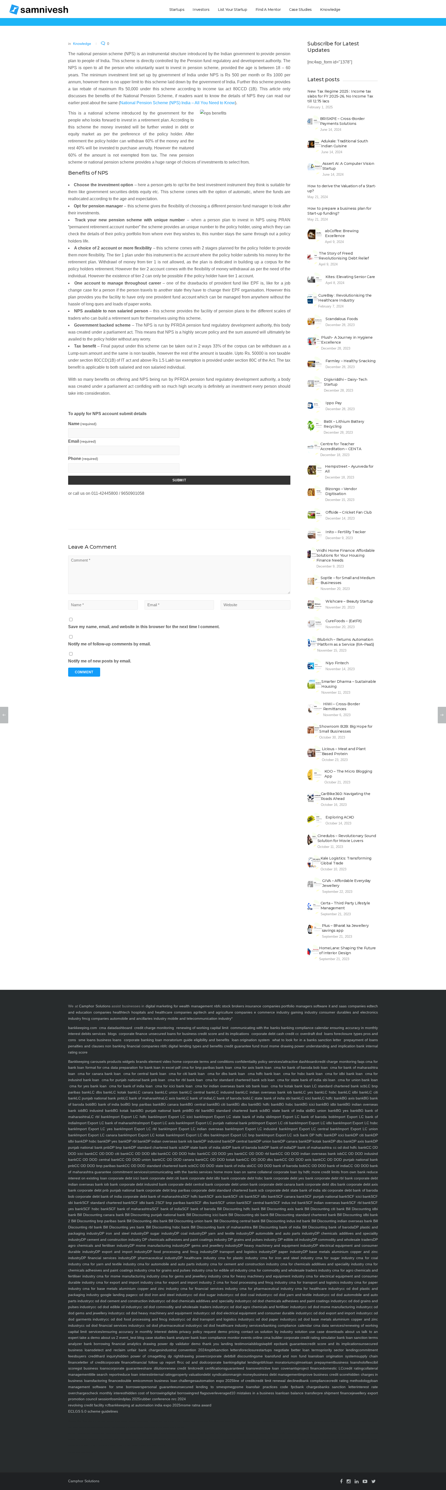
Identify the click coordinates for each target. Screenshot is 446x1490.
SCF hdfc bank (194, 1196)
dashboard (123, 1028)
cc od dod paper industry (272, 1319)
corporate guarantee (126, 1368)
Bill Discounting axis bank (281, 1209)
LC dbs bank (101, 1092)
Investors (201, 9)
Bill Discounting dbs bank (147, 1221)
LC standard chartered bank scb (339, 1086)
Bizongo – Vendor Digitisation (341, 491)
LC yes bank (312, 1092)
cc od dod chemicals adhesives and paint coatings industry (296, 1301)
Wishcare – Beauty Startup (349, 601)
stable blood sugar (206, 1433)
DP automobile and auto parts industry (282, 1233)
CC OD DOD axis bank (301, 1159)
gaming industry (304, 1012)
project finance (310, 1368)
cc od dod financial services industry (111, 1325)
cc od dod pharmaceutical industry (169, 1325)
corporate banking (138, 1040)
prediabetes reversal (156, 1446)
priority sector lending (339, 1350)
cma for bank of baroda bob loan (301, 1067)
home (217, 1172)
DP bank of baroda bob (245, 1147)
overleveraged (219, 1393)
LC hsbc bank (334, 1092)
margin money (242, 1374)
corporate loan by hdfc (291, 1172)
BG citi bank (225, 1104)
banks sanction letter (338, 1387)
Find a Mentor (268, 9)
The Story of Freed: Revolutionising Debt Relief (344, 256)
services (99, 1034)
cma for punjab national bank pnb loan (133, 1080)
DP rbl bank (136, 1141)
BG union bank (323, 1110)
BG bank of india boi (109, 1104)
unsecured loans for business (173, 1034)
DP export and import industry (121, 1252)
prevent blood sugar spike (294, 1439)
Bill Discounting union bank (190, 1221)
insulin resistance (338, 1421)
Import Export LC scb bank (286, 1135)
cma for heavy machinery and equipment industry (263, 1276)
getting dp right (168, 1356)
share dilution (154, 1368)
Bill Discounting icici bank (206, 1215)
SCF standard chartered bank (106, 1203)
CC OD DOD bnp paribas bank (99, 1166)
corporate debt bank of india (98, 1196)
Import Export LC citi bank (275, 1123)
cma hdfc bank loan (264, 1074)
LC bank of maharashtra (143, 1098)
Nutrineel (72, 1421)
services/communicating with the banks (165, 1172)
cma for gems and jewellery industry (190, 1276)
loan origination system (251, 1040)
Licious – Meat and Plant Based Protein (344, 751)
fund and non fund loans (295, 1356)
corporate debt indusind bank (142, 1184)
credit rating (353, 1368)
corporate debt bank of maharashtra (152, 1196)
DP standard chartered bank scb (157, 1147)
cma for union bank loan (357, 1080)
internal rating (163, 1374)
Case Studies (300, 9)
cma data (106, 1028)
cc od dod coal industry (249, 1295)
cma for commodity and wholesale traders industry (289, 1270)
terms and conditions (216, 1061)
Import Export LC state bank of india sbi (236, 1117)
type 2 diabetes (183, 1421)
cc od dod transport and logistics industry (216, 1319)
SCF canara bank (290, 1196)
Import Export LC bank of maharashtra (107, 1123)
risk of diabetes (118, 1427)
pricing (233, 1332)
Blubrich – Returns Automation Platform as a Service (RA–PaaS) (345, 642)
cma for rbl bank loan (185, 1080)
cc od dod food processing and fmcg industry (144, 1319)
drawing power (193, 1356)
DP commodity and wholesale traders (342, 1239)
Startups (177, 9)
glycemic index (323, 1433)
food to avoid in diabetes (236, 1433)
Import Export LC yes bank (99, 1129)
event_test (127, 1337)
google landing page (116, 1295)
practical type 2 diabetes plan (221, 1439)
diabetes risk (230, 1421)
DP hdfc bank (320, 1135)
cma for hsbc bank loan (303, 1074)
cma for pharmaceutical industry (265, 1288)
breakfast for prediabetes (87, 1439)
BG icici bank (313, 1104)
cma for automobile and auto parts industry (172, 1264)
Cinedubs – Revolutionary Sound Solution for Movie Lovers (346, 838)
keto (160, 1421)
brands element (148, 1061)
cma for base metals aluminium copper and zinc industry (130, 1288)
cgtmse (300, 1362)
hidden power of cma (136, 1356)
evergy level (242, 1421)
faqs (360, 1061)
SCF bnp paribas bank (176, 1203)
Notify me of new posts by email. (99, 661)
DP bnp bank (120, 1147)
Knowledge (330, 9)
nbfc (217, 1006)
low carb (72, 1433)
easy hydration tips (199, 1421)
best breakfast (310, 1433)
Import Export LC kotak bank (150, 1135)
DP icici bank (342, 1135)
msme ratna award (196, 1405)
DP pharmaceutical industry (154, 1258)
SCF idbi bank (264, 1196)
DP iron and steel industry (121, 1233)
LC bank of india (197, 1098)
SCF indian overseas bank (327, 1203)
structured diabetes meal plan (111, 1446)
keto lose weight (323, 1421)
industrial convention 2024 (184, 1350)
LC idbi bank (357, 1092)
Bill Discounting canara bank (100, 1215)
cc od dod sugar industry (209, 1295)
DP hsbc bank (94, 1141)
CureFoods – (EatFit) (343, 621)
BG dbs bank (245, 1104)
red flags (201, 1393)
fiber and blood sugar (340, 1439)
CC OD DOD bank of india (326, 1166)
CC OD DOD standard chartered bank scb (159, 1166)
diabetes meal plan (89, 1446)
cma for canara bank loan (99, 1074)
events (246, 1337)
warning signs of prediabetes (80, 1452)
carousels (97, 1061)
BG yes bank (347, 1110)
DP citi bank (363, 1135)
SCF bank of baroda (199, 1209)
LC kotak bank (123, 1092)
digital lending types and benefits (196, 1046)
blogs (112, 1034)
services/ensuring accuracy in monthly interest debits (132, 1332)
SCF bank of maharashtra (130, 1209)
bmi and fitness (162, 1427)
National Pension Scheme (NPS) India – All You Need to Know (177, 103)
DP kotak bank (318, 1141)
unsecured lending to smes (200, 1387)
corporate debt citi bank (168, 1178)
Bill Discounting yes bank (123, 1227)
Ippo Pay (333, 403)
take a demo (89, 1337)
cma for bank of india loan (131, 1086)
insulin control (277, 1421)
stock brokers (233, 1006)
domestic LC (332, 1368)
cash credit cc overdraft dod (299, 1034)
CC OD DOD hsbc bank (185, 1154)
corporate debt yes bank (292, 1178)
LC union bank (175, 1092)
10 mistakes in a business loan (256, 1393)
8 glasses (153, 1421)
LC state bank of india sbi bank (274, 1098)
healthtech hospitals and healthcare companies (152, 1012)
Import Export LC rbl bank (144, 1129)
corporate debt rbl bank (333, 1178)
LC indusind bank (229, 1092)
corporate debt (263, 1034)
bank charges (308, 1387)
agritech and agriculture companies (222, 1012)
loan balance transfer (299, 1393)
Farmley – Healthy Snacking (350, 361)
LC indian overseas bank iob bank (272, 1092)
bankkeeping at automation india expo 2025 (145, 1405)
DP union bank (268, 1141)
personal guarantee (159, 1387)
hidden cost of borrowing (146, 1393)
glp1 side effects (184, 1439)
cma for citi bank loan (187, 1074)
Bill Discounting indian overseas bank (341, 1221)
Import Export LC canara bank (101, 1135)
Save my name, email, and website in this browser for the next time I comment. (144, 627)
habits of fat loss (113, 1433)
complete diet (191, 1433)
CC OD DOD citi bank (111, 1154)
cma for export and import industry (124, 1282)
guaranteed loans (239, 1368)
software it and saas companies (339, 1006)
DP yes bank (116, 1141)
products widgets (120, 1061)
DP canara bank (293, 1141)
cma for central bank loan (145, 1074)
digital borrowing (180, 1393)
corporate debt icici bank (127, 1178)
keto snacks (149, 1427)
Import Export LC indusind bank (260, 1129)
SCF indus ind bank (289, 1203)
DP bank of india (277, 1147)
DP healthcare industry (197, 1258)
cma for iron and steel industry (285, 1258)
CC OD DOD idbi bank (147, 1154)
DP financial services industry (106, 1258)
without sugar (142, 1421)
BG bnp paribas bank (143, 1104)
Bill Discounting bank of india (276, 1227)
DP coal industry (188, 1233)
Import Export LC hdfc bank (132, 1117)
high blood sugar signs (108, 1439)
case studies (155, 1337)
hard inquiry (107, 1356)
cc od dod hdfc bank (349, 1147)
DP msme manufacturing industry (157, 1245)
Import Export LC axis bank (161, 1123)
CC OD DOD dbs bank (263, 1159)
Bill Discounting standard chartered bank (302, 1215)
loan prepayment (320, 1362)
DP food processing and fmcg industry (180, 1252)
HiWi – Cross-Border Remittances (341, 706)
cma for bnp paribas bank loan (206, 1067)
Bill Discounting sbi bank (247, 1215)
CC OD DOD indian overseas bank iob (310, 1154)
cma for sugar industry (334, 1258)
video (166, 1061)
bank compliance (315, 1381)
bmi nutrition (289, 1421)
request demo (214, 1332)
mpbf (210, 1350)
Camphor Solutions (94, 1006)
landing (226, 1344)
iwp (265, 1344)
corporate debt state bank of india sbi (295, 1190)
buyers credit (86, 1356)
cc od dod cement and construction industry (126, 1301)
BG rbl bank (199, 1110)
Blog (79, 1421)
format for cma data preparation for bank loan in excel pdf (132, 1067)
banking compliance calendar (305, 1028)
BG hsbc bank (290, 1104)
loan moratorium (280, 1362)
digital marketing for (162, 1006)
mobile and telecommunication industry (199, 1018)
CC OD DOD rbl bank (260, 1154)
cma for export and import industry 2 (184, 1282)
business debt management (276, 1374)
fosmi (114, 1399)
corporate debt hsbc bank (250, 1178)
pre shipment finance (334, 1393)
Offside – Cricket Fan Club (348, 512)
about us (352, 1332)
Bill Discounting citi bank (324, 1209)
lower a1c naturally (276, 1433)
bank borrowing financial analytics (111, 1344)
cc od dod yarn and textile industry (297, 1295)
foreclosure (249, 1350)
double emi (129, 1381)
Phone (83, 458)
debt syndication (216, 1374)
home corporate (184, 1061)
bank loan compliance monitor (215, 1337)
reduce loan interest (135, 1374)
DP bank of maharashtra (311, 1147)
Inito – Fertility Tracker (345, 532)
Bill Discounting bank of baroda (327, 1227)
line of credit (244, 1381)
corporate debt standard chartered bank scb (227, 1190)
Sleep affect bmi (89, 1421)
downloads (334, 1332)
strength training (338, 1433)
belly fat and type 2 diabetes (318, 1439)
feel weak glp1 (98, 1433)
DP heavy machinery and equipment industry (275, 1245)
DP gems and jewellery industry (211, 1245)
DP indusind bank (215, 1141)
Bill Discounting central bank (235, 1221)
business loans (108, 1040)
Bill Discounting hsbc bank (167, 1227)
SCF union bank (231, 1203)
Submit (179, 480)
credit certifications (209, 1368)
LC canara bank (149, 1092)
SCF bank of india (167, 1209)
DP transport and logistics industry (242, 1252)
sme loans (86, 1040)
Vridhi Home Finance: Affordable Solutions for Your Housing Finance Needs (345, 555)
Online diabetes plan (150, 1433)
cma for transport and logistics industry (320, 1282)
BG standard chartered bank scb (237, 1110)
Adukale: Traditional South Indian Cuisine (344, 143)
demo (195, 1344)
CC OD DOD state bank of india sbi (222, 1166)
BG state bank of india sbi (287, 1110)
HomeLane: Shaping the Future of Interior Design (347, 950)
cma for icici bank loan (174, 1086)
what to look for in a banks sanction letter (306, 1040)
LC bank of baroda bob (230, 1098)
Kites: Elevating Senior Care (350, 276)
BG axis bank (353, 1098)
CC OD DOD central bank (97, 1159)
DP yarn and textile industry (225, 1233)
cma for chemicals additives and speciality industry (321, 1264)
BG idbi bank (334, 1104)
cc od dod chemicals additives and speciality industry (205, 1301)
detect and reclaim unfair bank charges (127, 1350)
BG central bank (201, 1104)
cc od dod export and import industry (339, 1313)
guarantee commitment (113, 1172)
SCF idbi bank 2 (144, 1203)
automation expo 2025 (215, 1381)
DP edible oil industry (294, 1239)
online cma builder (267, 1337)
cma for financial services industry (208, 1288)
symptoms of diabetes (357, 1421)
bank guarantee (293, 1344)
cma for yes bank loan (88, 1086)
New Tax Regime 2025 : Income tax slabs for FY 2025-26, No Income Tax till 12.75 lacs (340, 96)
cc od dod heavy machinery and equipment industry (163, 1313)
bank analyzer (178, 1337)
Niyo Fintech (337, 663)
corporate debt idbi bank (208, 1178)
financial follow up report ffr (156, 1362)
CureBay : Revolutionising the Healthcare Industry (345, 298)
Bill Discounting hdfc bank (238, 1209)
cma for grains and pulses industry (176, 1270)
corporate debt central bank (190, 1184)
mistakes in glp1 (84, 1433)
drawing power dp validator (165, 1344)
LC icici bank (309, 1098)
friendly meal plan (200, 1439)
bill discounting (243, 1356)
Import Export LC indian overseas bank (199, 1129)
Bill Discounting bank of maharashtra (220, 1227)
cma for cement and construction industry (244, 1264)
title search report (104, 1374)
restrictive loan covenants (276, 1368)
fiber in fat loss (352, 1433)
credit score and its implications (224, 1034)
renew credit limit (179, 1368)
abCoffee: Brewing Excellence (341, 233)
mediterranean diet (294, 1433)
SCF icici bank (359, 1196)
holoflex (365, 1362)
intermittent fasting (128, 1439)
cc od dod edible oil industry (116, 1307)
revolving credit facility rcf (88, 1405)
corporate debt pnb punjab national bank (110, 1190)
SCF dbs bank (206, 1203)
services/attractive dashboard (291, 1061)
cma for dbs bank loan (226, 1074)
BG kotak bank (125, 1110)
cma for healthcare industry (317, 1288)
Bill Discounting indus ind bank (285, 1221)
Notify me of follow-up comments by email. (109, 644)
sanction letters (228, 1350)
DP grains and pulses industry (252, 1239)
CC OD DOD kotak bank (223, 1159)
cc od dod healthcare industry (223, 1325)
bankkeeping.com (82, 1028)
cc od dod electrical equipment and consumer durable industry (257, 1313)
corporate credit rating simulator (309, 1337)
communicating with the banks (254, 1028)
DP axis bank (362, 1141)
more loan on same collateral (247, 1172)
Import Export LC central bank (312, 1129)
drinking (132, 1421)
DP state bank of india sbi (205, 1147)
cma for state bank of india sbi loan (306, 1080)
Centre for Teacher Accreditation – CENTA (340, 446)
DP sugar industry (159, 1233)
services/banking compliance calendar (280, 1325)
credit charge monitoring (154, 1028)
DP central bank (243, 1141)
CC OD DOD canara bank (182, 1159)
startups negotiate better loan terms (290, 1350)
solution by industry (276, 1332)
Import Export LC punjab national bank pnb (219, 1123)
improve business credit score (323, 1374)
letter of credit (92, 1362)
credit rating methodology (350, 1381)
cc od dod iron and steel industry (161, 1295)
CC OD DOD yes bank (223, 1154)
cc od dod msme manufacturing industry (336, 1307)
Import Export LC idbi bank (319, 1123)
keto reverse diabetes (305, 1421)
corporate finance (133, 1034)
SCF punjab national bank (326, 1196)
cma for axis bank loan (253, 1067)
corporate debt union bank (235, 1184)
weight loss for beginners (165, 1439)
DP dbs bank (341, 1141)
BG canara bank (174, 1104)
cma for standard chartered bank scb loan (240, 1080)
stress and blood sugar (360, 1439)
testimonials (243, 1344)
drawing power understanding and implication (318, 1046)
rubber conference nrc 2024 (163, 1399)
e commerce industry (271, 1012)
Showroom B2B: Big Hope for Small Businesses (345, 729)
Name (82, 424)
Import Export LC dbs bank (196, 1135)
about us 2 (109, 1337)
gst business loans (93, 1368)
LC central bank (200, 1092)
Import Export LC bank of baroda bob (302, 1117)
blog (140, 1337)
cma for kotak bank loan (290, 1086)
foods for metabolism (258, 1433)
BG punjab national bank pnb (163, 1110)
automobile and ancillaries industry (138, 1018)
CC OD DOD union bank (139, 1159)
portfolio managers (296, 1006)
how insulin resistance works (269, 1439)
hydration (101, 1421)
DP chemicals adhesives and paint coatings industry (184, 1239)
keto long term (170, 1421)
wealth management (196, 1006)
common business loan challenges (167, 1381)
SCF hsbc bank (96, 1209)
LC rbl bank (99, 1117)
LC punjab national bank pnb (99, 1098)
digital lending (247, 1362)
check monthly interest (107, 1393)
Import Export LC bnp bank (241, 1135)
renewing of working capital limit (202, 1028)
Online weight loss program (172, 1433)
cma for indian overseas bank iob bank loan (231, 1086)
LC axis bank (173, 1098)
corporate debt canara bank (281, 1184)
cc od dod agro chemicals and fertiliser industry (264, 1307)
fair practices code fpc (275, 1387)
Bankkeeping (78, 1061)
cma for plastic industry (237, 1258)
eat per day (220, 1433)
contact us (249, 1332)
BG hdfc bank (267, 1104)
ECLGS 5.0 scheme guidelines (93, 1411)
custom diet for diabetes (135, 1446)
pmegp (230, 1387)
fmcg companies (95, 1018)
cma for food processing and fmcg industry (251, 1282)
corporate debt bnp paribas (167, 1190)
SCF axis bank (219, 1196)
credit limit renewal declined (277, 1381)
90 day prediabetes (145, 1439)
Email (82, 441)
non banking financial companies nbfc (136, 1046)
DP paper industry (287, 1252)
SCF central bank (258, 1203)
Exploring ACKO (339, 817)
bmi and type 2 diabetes (259, 1421)
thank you (210, 1344)
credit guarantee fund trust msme (251, 1046)
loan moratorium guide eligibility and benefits (192, 1040)
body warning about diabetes (91, 1427)
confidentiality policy (250, 1061)
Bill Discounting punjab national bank (154, 1215)
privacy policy (190, 1332)
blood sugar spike (216, 1421)
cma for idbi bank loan (344, 1074)
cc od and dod (193, 1362)
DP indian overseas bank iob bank (174, 1141)
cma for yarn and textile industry (108, 1264)
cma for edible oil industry (226, 1270)
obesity (107, 1427)
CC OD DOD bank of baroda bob (278, 1166)
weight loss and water (130, 1433)
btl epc (274, 1344)
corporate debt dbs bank (324, 1184)
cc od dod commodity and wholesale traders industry (182, 1307)
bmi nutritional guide (134, 1427)
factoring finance (107, 1381)
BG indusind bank (98, 1110)
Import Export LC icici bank (179, 1117)
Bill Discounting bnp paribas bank (98, 1221)
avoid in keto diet (177, 1427)
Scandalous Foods (341, 319)
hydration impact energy (116, 1421)
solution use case (308, 1332)
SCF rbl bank (360, 1203)
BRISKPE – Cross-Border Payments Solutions (342, 121)
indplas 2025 (129, 1399)
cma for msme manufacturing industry (127, 1276)
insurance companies (262, 1006)
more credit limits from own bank (337, 1172)
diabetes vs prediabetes (245, 1439)
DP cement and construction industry (111, 1239)
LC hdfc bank (331, 1098)
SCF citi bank (242, 1196)
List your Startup (232, 9)
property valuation (188, 1374)
